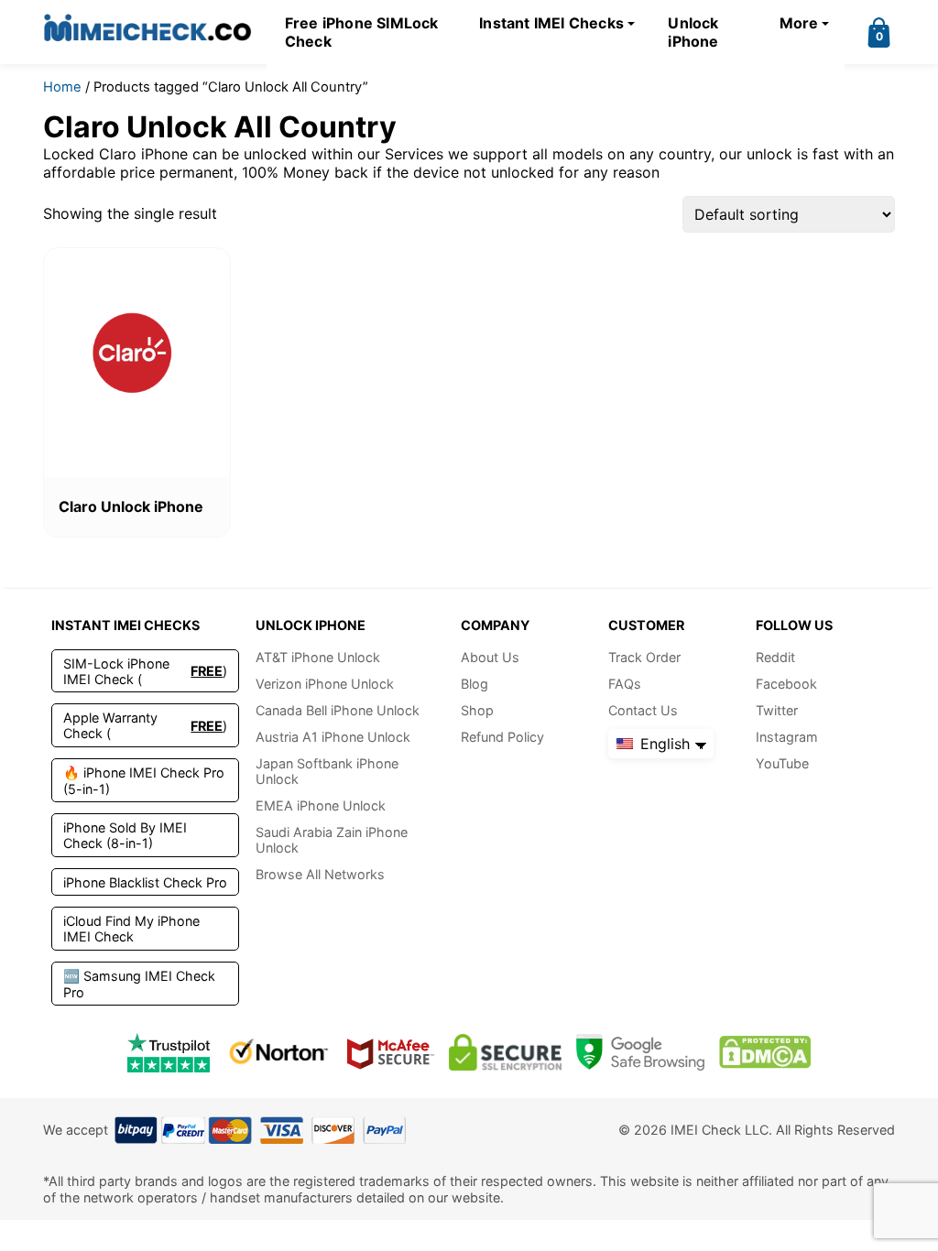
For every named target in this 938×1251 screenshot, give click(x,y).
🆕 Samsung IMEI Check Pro (139, 984)
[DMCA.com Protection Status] (765, 1052)
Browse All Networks (320, 874)
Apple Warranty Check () (145, 725)
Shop (477, 710)
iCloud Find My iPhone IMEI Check (131, 928)
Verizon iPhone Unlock (325, 683)
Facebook (786, 683)
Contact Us (643, 710)
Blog (474, 683)
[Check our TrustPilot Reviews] (168, 1052)
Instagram (787, 737)
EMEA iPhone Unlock (321, 805)
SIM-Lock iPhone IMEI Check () (145, 671)
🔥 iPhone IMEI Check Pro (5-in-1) (143, 781)
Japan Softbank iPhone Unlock (327, 771)
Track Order (644, 657)
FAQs (624, 683)
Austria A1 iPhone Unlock (333, 737)
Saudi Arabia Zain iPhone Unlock (332, 839)
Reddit (775, 657)
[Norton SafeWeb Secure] (278, 1052)
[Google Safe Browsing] (640, 1052)
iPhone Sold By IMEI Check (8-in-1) (125, 835)
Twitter (777, 710)
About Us (490, 657)
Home (62, 87)
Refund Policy (502, 737)
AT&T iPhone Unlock (318, 657)
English (663, 743)
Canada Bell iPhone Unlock (338, 710)
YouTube (782, 763)
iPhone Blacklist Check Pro (145, 882)
